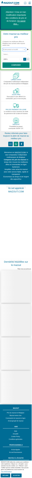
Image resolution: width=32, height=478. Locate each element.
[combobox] (3, 49)
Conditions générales (14, 439)
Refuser (5, 475)
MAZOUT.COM (19, 152)
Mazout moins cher (15, 415)
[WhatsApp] (15, 144)
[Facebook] (21, 144)
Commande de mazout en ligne (14, 418)
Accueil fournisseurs (15, 452)
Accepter (15, 475)
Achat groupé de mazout (15, 421)
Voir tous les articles (23, 269)
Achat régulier (14, 449)
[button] (24, 3)
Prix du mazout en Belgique (14, 413)
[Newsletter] (10, 144)
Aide (15, 431)
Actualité (15, 434)
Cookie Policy (15, 436)
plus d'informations (6, 471)
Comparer (15, 65)
